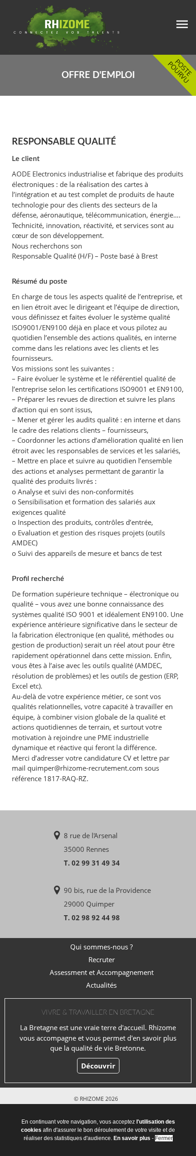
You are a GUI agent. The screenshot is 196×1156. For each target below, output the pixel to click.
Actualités (101, 985)
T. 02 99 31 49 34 (92, 862)
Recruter (101, 959)
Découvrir (98, 1065)
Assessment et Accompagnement (102, 972)
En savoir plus (131, 1138)
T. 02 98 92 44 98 (92, 917)
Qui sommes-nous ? (101, 947)
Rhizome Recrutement (60, 26)
